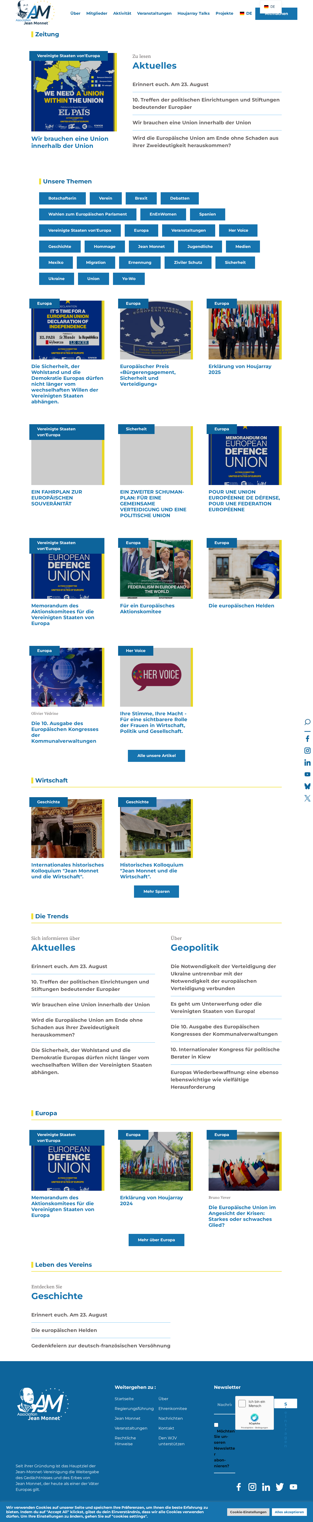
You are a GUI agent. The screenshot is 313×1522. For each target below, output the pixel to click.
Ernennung (139, 262)
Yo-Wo (128, 278)
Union (93, 278)
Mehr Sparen (157, 891)
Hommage (104, 246)
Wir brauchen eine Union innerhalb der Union (192, 123)
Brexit (141, 198)
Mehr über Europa (156, 1240)
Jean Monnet (151, 246)
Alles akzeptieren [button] (289, 1512)
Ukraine (56, 278)
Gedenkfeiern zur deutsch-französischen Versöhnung (100, 1346)
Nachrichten (170, 1418)
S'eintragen (285, 1405)
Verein (105, 198)
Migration (96, 262)
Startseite (124, 1398)
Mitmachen (276, 13)
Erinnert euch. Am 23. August (171, 84)
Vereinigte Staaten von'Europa (79, 230)
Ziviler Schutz (188, 262)
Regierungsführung (134, 1408)
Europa (141, 230)
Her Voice (238, 230)
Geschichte (59, 246)
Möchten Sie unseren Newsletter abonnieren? (224, 1449)
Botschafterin (62, 198)
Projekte (224, 13)
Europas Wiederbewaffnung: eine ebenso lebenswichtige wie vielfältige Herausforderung (225, 1079)
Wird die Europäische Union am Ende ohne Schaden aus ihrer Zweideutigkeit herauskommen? (87, 1027)
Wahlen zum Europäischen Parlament (87, 214)
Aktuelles (155, 65)
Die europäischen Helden (64, 1330)
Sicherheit (235, 262)
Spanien (207, 214)
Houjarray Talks (194, 13)
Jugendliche (200, 246)
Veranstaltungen (154, 13)
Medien (243, 246)
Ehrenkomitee (172, 1408)
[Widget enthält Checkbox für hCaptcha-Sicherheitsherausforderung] (254, 1413)
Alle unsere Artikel (156, 755)
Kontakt (166, 1428)
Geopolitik (195, 947)
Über (163, 1398)
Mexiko (55, 262)
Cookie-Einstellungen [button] (248, 1512)
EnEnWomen (163, 214)
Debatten (180, 198)
